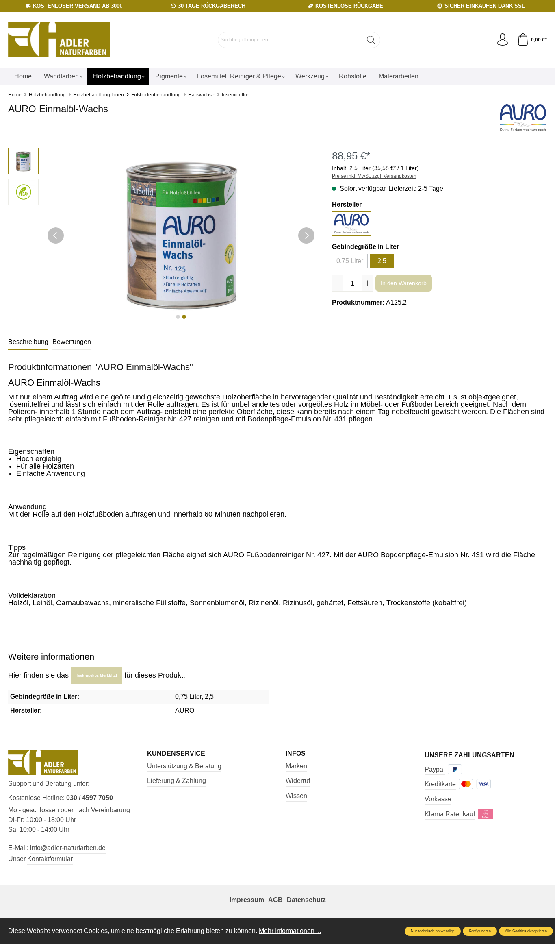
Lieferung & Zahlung (176, 780)
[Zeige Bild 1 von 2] (178, 317)
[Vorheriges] (56, 235)
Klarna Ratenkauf (450, 814)
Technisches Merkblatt (96, 676)
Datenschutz (306, 899)
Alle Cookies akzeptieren (526, 931)
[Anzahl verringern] (337, 283)
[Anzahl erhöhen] (367, 283)
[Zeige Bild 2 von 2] (184, 317)
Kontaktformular (50, 858)
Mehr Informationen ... (290, 930)
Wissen (296, 795)
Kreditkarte (440, 783)
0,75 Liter (349, 260)
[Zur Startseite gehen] (59, 40)
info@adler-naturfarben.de (68, 847)
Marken (296, 766)
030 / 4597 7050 (89, 797)
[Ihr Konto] (502, 39)
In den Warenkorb (404, 283)
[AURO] (523, 117)
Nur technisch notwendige (433, 931)
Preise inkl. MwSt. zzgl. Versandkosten (374, 176)
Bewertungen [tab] (71, 341)
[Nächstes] (306, 235)
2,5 (381, 260)
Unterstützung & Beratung (184, 766)
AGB (275, 899)
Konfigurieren (480, 931)
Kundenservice (176, 753)
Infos (296, 753)
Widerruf (298, 780)
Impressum (247, 899)
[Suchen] (371, 40)
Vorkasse (438, 799)
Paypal (435, 769)
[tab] (28, 342)
